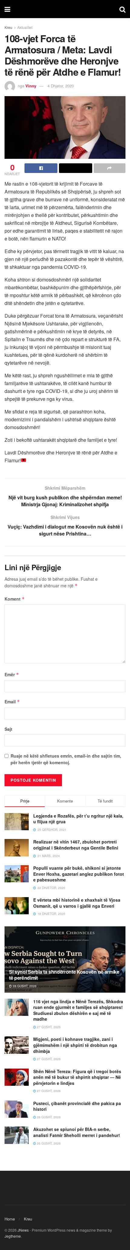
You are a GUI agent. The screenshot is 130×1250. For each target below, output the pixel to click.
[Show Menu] (7, 9)
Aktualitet (24, 27)
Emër (12, 674)
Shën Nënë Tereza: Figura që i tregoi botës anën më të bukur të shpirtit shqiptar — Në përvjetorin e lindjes (77, 1077)
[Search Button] (122, 9)
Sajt (8, 729)
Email (12, 702)
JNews (23, 1230)
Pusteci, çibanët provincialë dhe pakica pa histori (77, 1106)
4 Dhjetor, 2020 (60, 86)
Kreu (8, 27)
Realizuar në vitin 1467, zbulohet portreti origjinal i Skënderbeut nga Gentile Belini (75, 845)
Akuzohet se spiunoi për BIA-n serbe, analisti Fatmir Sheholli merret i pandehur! (76, 1132)
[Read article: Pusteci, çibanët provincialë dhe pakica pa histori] (17, 1109)
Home (10, 1219)
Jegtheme (13, 1236)
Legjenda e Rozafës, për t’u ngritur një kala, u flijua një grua (78, 819)
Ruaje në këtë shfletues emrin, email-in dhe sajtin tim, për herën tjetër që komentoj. (66, 759)
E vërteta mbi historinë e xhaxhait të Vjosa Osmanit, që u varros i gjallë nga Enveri (76, 903)
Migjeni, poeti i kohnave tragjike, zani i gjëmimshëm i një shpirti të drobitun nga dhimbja (75, 1045)
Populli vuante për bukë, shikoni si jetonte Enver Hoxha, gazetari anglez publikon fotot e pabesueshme (78, 874)
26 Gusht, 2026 (48, 1117)
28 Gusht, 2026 (24, 986)
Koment (15, 599)
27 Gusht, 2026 (48, 1027)
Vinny (30, 86)
